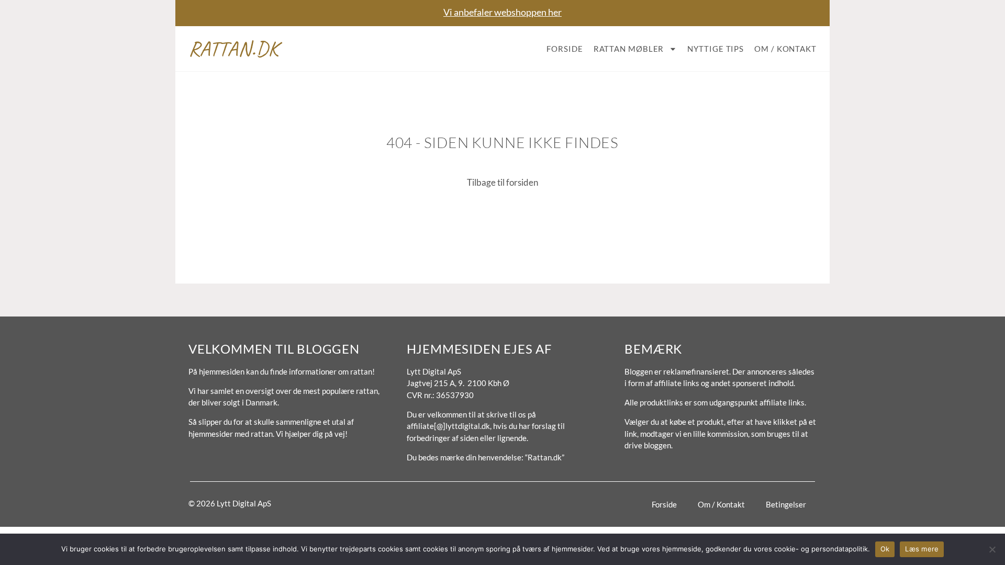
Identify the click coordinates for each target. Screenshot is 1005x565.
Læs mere (922, 549)
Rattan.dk (233, 49)
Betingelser (786, 504)
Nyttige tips (715, 48)
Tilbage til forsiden (502, 182)
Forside (564, 48)
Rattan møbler (629, 48)
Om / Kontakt (785, 48)
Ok (885, 549)
